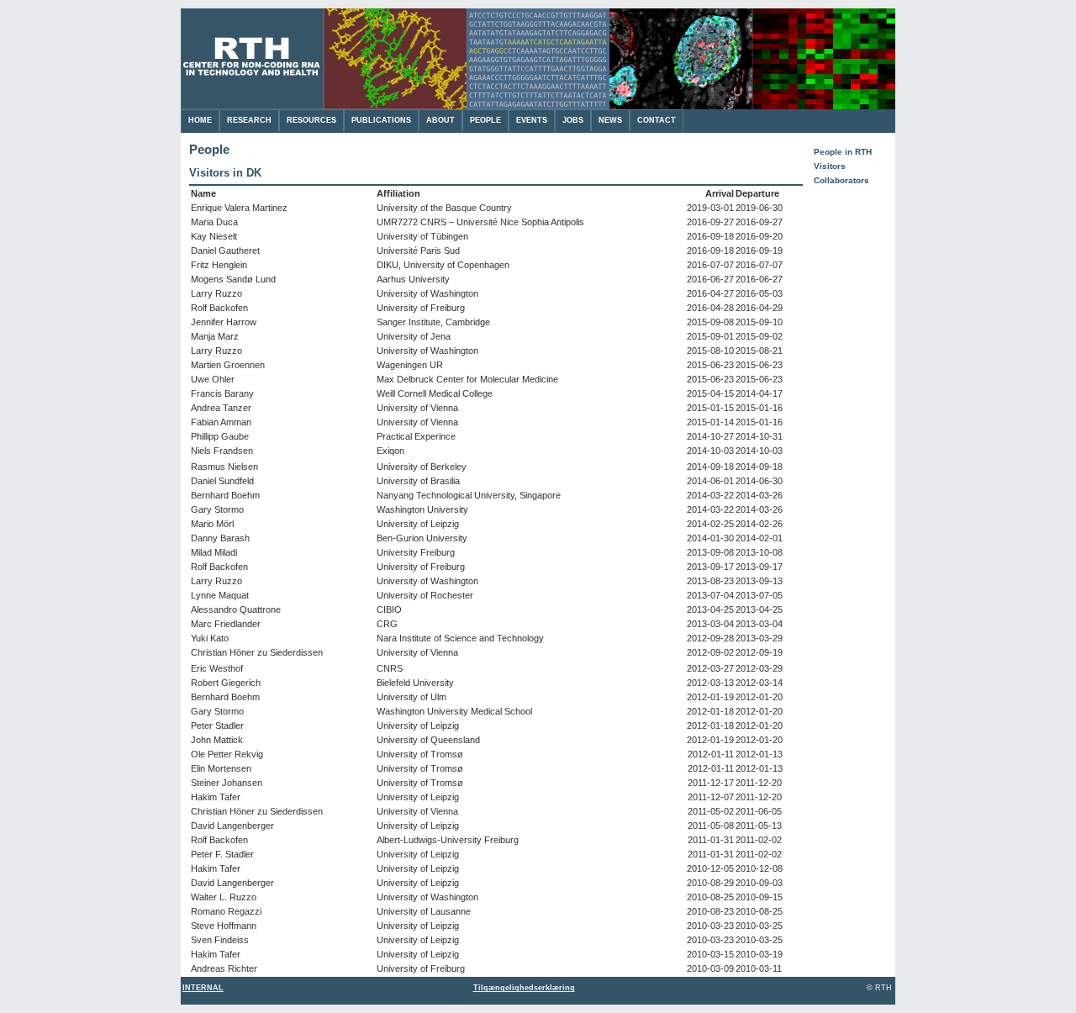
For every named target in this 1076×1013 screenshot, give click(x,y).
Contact (656, 120)
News (610, 120)
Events (531, 120)
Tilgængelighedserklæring (524, 988)
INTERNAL (203, 988)
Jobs (572, 120)
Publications (381, 120)
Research (249, 120)
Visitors (830, 166)
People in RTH (843, 151)
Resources (311, 120)
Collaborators (841, 180)
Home (200, 120)
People (485, 120)
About (440, 120)
